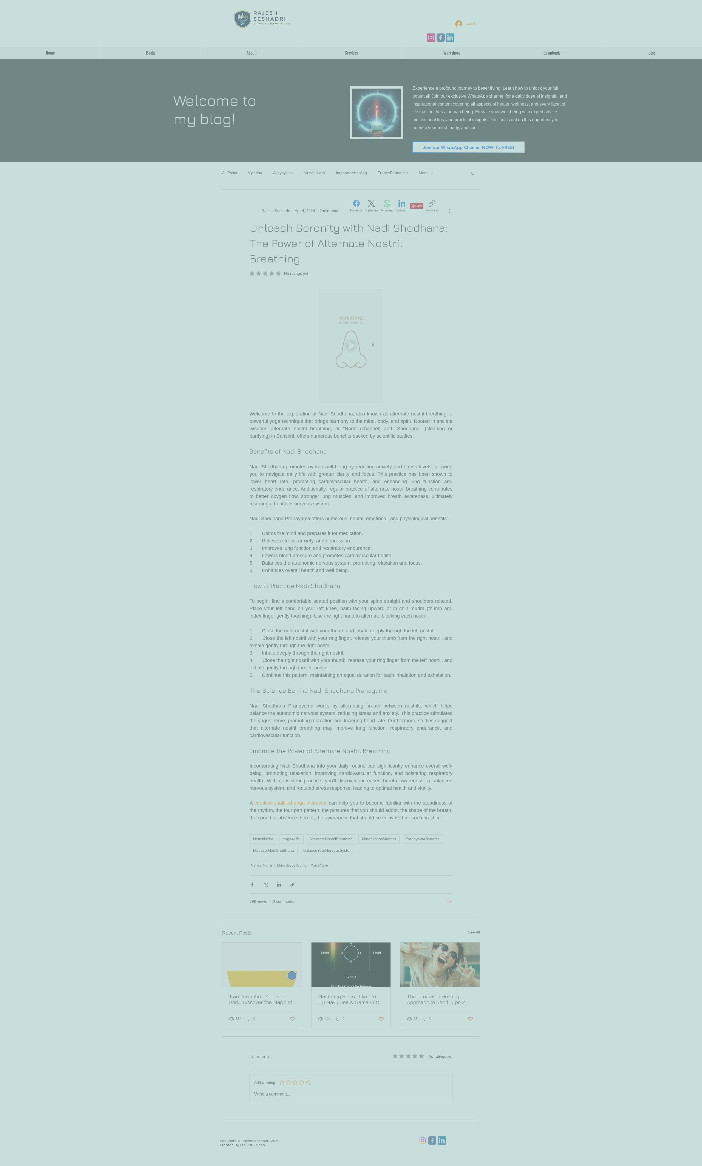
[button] (692, 9)
